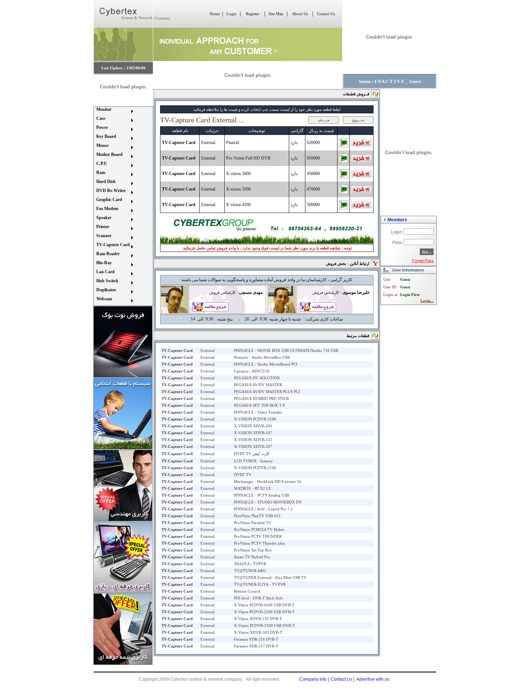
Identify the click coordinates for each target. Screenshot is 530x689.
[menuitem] (114, 111)
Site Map (276, 14)
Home (215, 14)
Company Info (313, 679)
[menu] (114, 206)
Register (252, 14)
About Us (300, 14)
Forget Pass (423, 260)
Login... (427, 301)
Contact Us (326, 14)
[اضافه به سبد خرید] (361, 145)
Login (231, 14)
